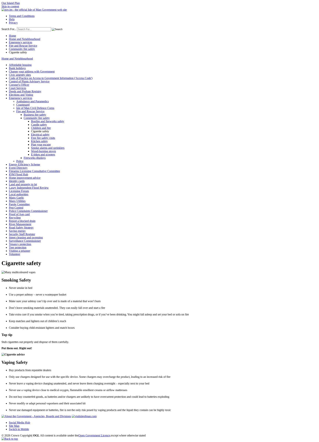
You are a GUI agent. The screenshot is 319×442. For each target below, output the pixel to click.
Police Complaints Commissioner (28, 211)
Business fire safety (35, 114)
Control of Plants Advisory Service (29, 81)
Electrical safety (40, 134)
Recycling (15, 217)
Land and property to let (23, 184)
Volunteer (14, 254)
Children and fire (41, 128)
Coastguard (23, 104)
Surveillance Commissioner (25, 240)
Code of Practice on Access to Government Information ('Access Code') (50, 78)
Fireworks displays (35, 157)
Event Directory (18, 167)
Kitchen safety (39, 141)
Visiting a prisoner (19, 250)
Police (19, 161)
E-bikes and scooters (43, 154)
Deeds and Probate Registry (25, 91)
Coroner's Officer (19, 84)
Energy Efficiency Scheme (24, 164)
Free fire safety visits (43, 137)
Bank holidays (17, 68)
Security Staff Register (22, 234)
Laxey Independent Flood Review (29, 187)
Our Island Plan (10, 3)
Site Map (14, 425)
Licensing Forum (19, 191)
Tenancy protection (20, 244)
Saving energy (17, 230)
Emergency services (20, 42)
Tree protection (17, 247)
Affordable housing (20, 64)
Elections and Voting (21, 94)
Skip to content (10, 6)
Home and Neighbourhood (24, 39)
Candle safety (39, 124)
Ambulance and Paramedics (32, 101)
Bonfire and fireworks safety (47, 121)
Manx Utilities (17, 201)
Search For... (8, 29)
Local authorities (18, 194)
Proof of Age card (19, 214)
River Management (20, 224)
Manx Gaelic (16, 197)
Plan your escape (41, 144)
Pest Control (16, 207)
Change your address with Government (32, 71)
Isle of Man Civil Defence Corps (35, 108)
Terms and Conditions (22, 16)
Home (12, 35)
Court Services (17, 88)
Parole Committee (19, 204)
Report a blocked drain (22, 220)
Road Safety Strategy (21, 227)
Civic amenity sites (20, 74)
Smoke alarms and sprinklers (47, 147)
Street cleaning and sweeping (26, 237)
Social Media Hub (19, 422)
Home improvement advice (24, 177)
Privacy (13, 22)
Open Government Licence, (94, 435)
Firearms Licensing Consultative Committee (34, 171)
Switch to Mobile (19, 429)
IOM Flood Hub (18, 174)
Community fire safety (22, 49)
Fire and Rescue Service (23, 45)
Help (12, 19)
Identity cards (17, 181)
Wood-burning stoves (43, 151)
